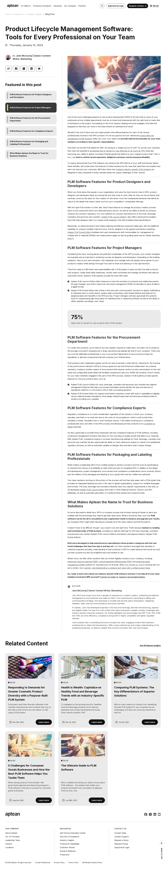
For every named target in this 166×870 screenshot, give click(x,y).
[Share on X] (24, 68)
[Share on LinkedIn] (31, 68)
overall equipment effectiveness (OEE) (115, 562)
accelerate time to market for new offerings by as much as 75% (117, 151)
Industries (57, 6)
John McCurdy (24, 55)
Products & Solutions (42, 6)
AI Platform (26, 6)
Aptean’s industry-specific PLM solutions (133, 169)
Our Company (70, 6)
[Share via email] (39, 68)
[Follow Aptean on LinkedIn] (154, 814)
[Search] (102, 6)
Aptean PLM (114, 217)
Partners (82, 6)
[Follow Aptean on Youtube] (159, 814)
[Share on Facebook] (16, 68)
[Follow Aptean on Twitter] (150, 814)
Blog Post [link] (50, 14)
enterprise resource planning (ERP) (83, 562)
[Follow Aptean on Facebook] (145, 814)
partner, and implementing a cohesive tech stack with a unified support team (117, 568)
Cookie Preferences (42, 862)
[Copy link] (8, 68)
